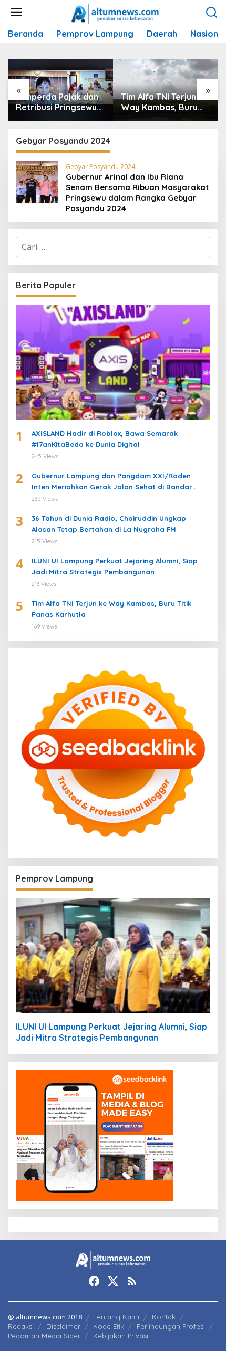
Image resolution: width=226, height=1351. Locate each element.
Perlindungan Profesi (171, 1326)
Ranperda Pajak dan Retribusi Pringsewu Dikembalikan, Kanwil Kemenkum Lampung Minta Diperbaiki (58, 102)
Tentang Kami (116, 1317)
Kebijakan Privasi (120, 1336)
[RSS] (132, 1281)
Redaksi (21, 1326)
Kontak (164, 1317)
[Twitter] (113, 1281)
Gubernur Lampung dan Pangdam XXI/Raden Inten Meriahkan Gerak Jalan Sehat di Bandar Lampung (112, 482)
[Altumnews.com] (115, 12)
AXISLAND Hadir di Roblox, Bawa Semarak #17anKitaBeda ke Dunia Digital (105, 438)
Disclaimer (63, 1326)
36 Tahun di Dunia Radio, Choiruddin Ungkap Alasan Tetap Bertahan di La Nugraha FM (109, 523)
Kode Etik (108, 1326)
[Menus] (16, 12)
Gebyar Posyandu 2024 (100, 166)
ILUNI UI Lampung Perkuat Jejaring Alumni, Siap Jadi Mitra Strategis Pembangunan (115, 566)
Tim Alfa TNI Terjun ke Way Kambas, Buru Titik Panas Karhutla (164, 102)
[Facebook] (94, 1281)
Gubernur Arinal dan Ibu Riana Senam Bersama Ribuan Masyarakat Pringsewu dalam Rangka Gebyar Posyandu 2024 (137, 192)
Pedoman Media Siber (44, 1336)
